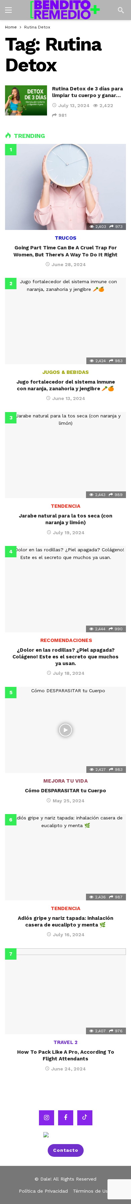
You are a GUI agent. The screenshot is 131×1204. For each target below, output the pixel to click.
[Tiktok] (85, 1117)
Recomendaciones (65, 640)
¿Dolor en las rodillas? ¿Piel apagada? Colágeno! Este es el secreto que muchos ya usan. (65, 657)
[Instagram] (46, 1117)
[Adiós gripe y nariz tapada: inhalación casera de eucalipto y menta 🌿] (65, 857)
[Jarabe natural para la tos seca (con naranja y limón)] (65, 455)
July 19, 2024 (69, 532)
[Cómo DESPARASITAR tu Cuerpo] (65, 730)
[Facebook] (66, 1117)
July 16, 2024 (69, 934)
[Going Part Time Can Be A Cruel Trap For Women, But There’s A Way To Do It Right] (65, 187)
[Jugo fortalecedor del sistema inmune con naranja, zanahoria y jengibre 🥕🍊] (65, 321)
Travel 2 (65, 1042)
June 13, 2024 (68, 398)
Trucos (65, 238)
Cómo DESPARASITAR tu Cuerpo (65, 791)
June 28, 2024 (69, 264)
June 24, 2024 (68, 1068)
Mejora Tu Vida (65, 781)
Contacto (65, 1150)
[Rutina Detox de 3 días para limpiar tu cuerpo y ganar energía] (26, 100)
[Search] (121, 10)
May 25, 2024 (69, 800)
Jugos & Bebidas (65, 372)
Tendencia (66, 506)
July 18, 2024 (69, 673)
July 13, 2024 (74, 105)
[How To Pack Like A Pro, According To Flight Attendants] (65, 991)
